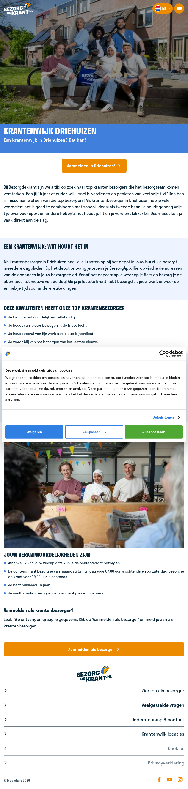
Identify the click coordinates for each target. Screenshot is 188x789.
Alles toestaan (153, 432)
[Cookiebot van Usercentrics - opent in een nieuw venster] (163, 353)
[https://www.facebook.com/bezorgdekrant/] (159, 779)
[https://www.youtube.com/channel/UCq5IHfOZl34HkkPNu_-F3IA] (170, 779)
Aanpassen (91, 432)
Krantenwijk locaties (163, 733)
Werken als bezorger (163, 690)
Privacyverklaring (166, 762)
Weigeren (34, 432)
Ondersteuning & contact (157, 719)
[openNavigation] (179, 8)
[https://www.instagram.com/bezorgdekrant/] (180, 779)
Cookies (176, 748)
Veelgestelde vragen (163, 704)
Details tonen (163, 417)
